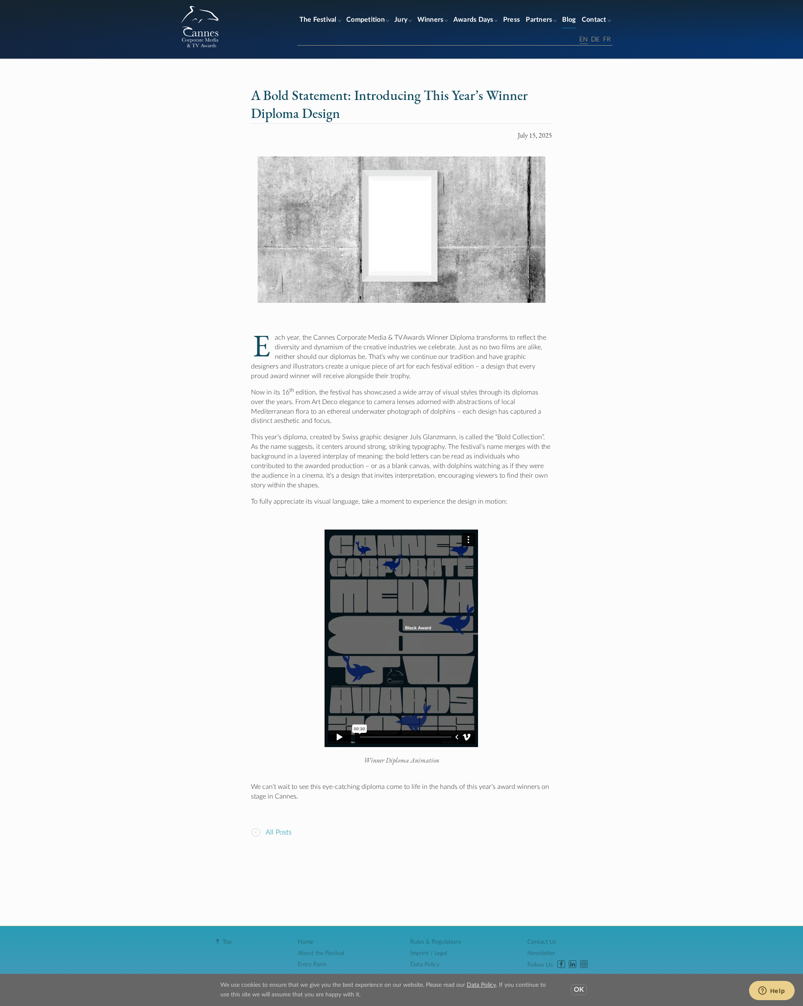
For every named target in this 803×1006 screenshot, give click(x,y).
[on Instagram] (584, 965)
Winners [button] (430, 19)
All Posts (278, 832)
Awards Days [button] (473, 19)
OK (579, 989)
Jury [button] (400, 19)
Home (305, 942)
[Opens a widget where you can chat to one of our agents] (772, 991)
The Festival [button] (318, 19)
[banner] (401, 29)
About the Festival (321, 953)
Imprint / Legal (428, 953)
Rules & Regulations (435, 942)
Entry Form (312, 965)
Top (227, 942)
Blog (569, 19)
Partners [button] (539, 19)
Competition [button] (365, 19)
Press (511, 19)
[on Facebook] (561, 965)
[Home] (200, 47)
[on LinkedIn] (572, 965)
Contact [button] (594, 19)
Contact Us (541, 942)
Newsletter (541, 953)
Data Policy (425, 965)
